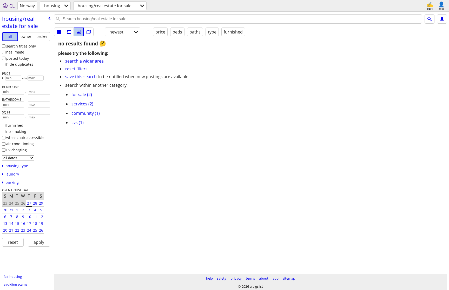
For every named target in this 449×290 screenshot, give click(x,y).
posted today (17, 58)
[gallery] (79, 32)
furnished (14, 125)
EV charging (16, 149)
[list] (59, 32)
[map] (89, 32)
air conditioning (20, 143)
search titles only (21, 46)
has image (15, 52)
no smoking (16, 131)
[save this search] (442, 19)
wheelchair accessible (25, 137)
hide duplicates (19, 64)
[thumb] (69, 32)
